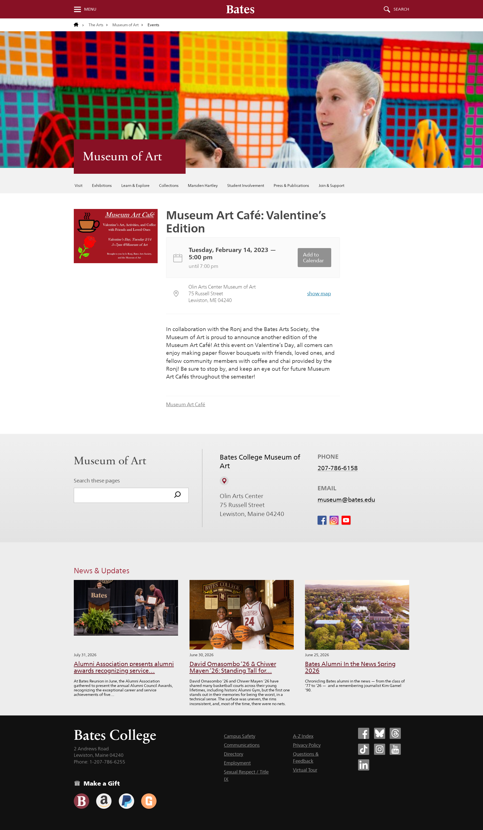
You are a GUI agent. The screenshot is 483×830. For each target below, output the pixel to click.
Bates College (115, 735)
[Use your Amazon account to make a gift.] (104, 801)
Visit (78, 185)
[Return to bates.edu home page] (79, 24)
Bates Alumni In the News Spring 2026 (350, 667)
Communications (242, 745)
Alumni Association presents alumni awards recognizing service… (124, 667)
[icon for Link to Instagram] (334, 520)
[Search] (177, 495)
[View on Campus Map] (224, 480)
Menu (90, 9)
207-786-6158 (338, 468)
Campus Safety (239, 736)
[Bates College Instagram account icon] (379, 749)
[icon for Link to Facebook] (322, 520)
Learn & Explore (135, 185)
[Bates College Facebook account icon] (363, 733)
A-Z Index (303, 736)
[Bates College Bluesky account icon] (379, 733)
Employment (237, 763)
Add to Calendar (313, 257)
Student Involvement (245, 185)
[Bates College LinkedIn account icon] (363, 764)
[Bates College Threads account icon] (395, 733)
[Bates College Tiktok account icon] (363, 749)
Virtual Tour (305, 770)
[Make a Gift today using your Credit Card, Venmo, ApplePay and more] (81, 801)
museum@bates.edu (346, 499)
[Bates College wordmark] (240, 9)
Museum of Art (125, 25)
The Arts (96, 25)
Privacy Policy (307, 745)
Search (401, 9)
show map (319, 293)
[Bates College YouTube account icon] (395, 749)
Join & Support (331, 185)
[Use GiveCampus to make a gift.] (149, 801)
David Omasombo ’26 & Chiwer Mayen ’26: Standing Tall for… (233, 667)
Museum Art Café (185, 404)
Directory (233, 754)
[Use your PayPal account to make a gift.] (126, 801)
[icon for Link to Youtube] (346, 520)
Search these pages (97, 480)
